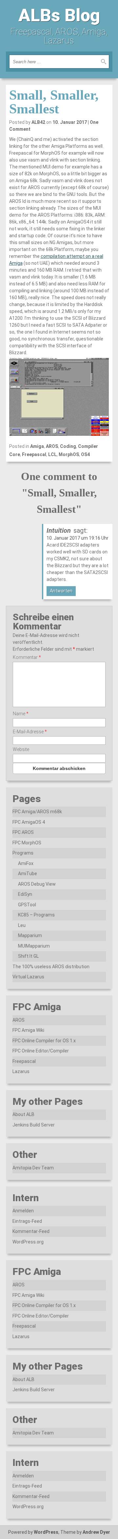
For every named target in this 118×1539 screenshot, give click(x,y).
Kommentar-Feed (30, 1231)
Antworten (61, 590)
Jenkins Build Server (33, 1124)
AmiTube (27, 873)
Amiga (37, 446)
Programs (22, 853)
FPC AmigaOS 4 (28, 822)
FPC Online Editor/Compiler (40, 1050)
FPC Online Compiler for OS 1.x (44, 1040)
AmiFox (25, 863)
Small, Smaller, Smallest (54, 101)
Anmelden (23, 1210)
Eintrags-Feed (27, 1221)
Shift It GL (28, 956)
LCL (52, 454)
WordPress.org (28, 1241)
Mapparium (30, 935)
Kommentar (27, 657)
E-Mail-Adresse (30, 731)
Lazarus (21, 1071)
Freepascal (34, 454)
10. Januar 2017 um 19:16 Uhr (77, 538)
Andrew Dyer (96, 1532)
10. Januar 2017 (69, 122)
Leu (22, 925)
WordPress (46, 1532)
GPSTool (27, 904)
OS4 (85, 454)
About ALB (23, 1114)
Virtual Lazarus (28, 976)
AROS (52, 446)
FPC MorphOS (26, 842)
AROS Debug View (37, 884)
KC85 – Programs (36, 914)
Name (21, 713)
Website (21, 749)
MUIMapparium (34, 946)
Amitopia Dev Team (33, 1167)
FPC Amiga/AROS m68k (37, 811)
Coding (68, 446)
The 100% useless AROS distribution (50, 966)
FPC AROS (23, 832)
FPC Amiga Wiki (28, 1030)
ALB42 (38, 122)
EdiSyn (25, 894)
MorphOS (69, 454)
